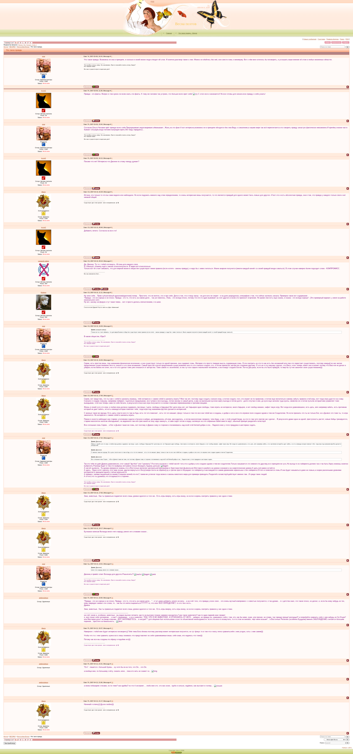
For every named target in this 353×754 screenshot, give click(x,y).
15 (112, 564)
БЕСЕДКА (13, 47)
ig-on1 (43, 91)
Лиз (24, 45)
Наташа (28, 45)
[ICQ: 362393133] (95, 86)
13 (112, 493)
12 (112, 438)
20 (112, 701)
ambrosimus (43, 598)
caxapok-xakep (43, 261)
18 (112, 664)
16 (112, 598)
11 (112, 395)
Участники (321, 39)
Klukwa (43, 292)
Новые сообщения (309, 39)
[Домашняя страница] (96, 120)
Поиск (342, 39)
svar (43, 56)
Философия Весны (23, 47)
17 (112, 628)
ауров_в (34, 45)
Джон (44, 192)
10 (112, 360)
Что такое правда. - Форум (187, 33)
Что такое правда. (36, 47)
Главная (169, 33)
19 (112, 682)
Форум (6, 47)
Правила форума (332, 39)
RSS (152, 1)
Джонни (20, 45)
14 (112, 528)
